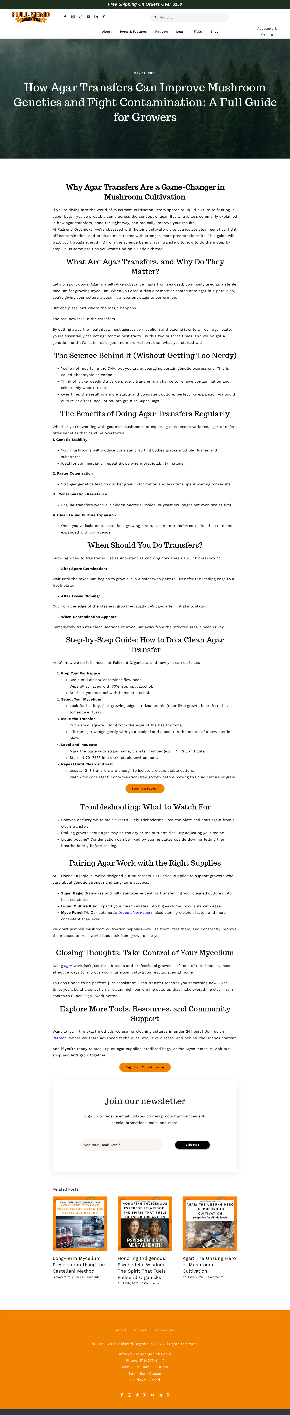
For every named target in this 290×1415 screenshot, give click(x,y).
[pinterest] (104, 16)
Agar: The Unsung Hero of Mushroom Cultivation (209, 1265)
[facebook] (65, 16)
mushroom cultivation (106, 929)
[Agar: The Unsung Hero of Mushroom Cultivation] (210, 1223)
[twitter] (145, 1395)
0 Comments (91, 1277)
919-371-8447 (152, 1360)
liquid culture (207, 777)
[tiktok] (80, 16)
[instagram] (73, 16)
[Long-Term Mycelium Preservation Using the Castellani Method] (80, 1223)
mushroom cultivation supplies (160, 876)
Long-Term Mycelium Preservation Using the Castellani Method (79, 1265)
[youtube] (88, 16)
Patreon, (60, 1038)
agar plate (221, 329)
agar (68, 966)
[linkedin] (96, 16)
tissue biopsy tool (134, 912)
